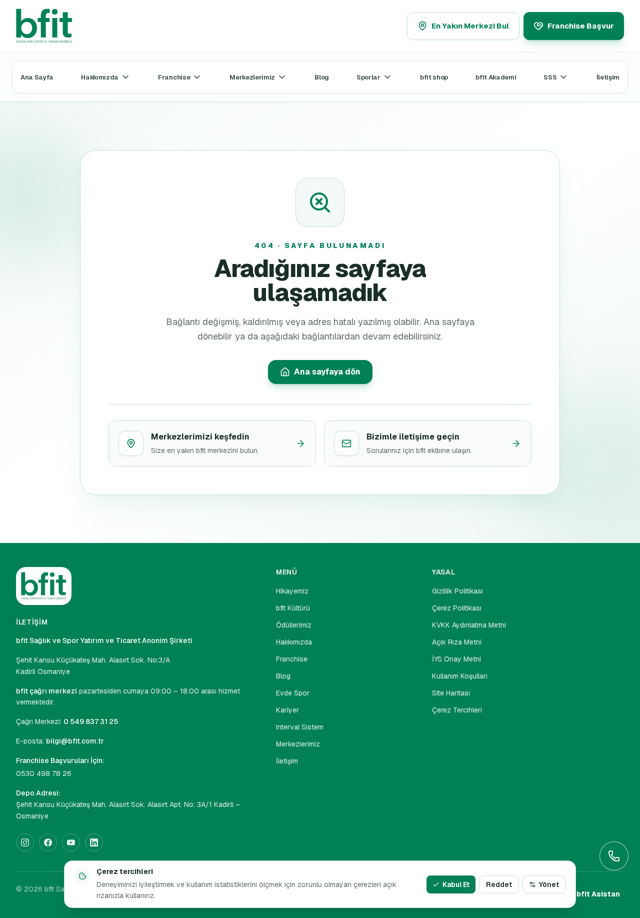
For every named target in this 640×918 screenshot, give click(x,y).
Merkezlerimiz (252, 77)
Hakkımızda (99, 77)
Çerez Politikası (457, 608)
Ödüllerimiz (294, 625)
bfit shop (434, 77)
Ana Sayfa (37, 77)
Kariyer (287, 710)
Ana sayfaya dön (327, 371)
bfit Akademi (496, 77)
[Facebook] (48, 843)
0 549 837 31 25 (91, 721)
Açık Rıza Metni (457, 642)
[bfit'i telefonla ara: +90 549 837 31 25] (614, 856)
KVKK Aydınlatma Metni (469, 625)
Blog (321, 77)
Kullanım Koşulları (460, 676)
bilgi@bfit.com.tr (75, 741)
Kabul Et (456, 884)
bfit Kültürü (293, 608)
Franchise (174, 77)
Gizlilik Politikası (457, 591)
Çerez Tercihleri (457, 710)
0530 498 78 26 (44, 773)
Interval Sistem (300, 727)
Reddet (499, 884)
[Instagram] (25, 843)
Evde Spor (293, 693)
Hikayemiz (292, 591)
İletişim (608, 77)
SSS (550, 77)
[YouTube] (71, 843)
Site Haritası (451, 693)
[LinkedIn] (94, 843)
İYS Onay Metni (456, 659)
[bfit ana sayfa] (65, 26)
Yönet (549, 884)
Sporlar (368, 77)
